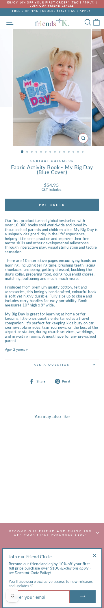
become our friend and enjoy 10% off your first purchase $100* (50, 532)
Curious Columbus (51, 160)
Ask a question (52, 364)
